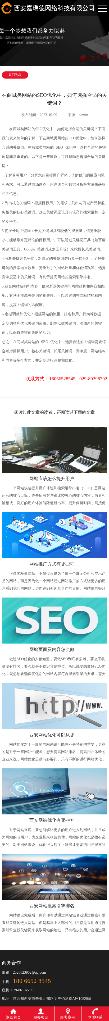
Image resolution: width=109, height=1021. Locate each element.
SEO (44, 342)
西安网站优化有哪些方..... (54, 820)
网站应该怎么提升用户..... (54, 478)
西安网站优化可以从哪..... (54, 734)
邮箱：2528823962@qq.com (24, 972)
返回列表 (15, 75)
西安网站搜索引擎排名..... (54, 905)
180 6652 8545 (32, 981)
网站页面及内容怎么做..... (54, 649)
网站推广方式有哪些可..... (54, 564)
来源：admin (78, 115)
